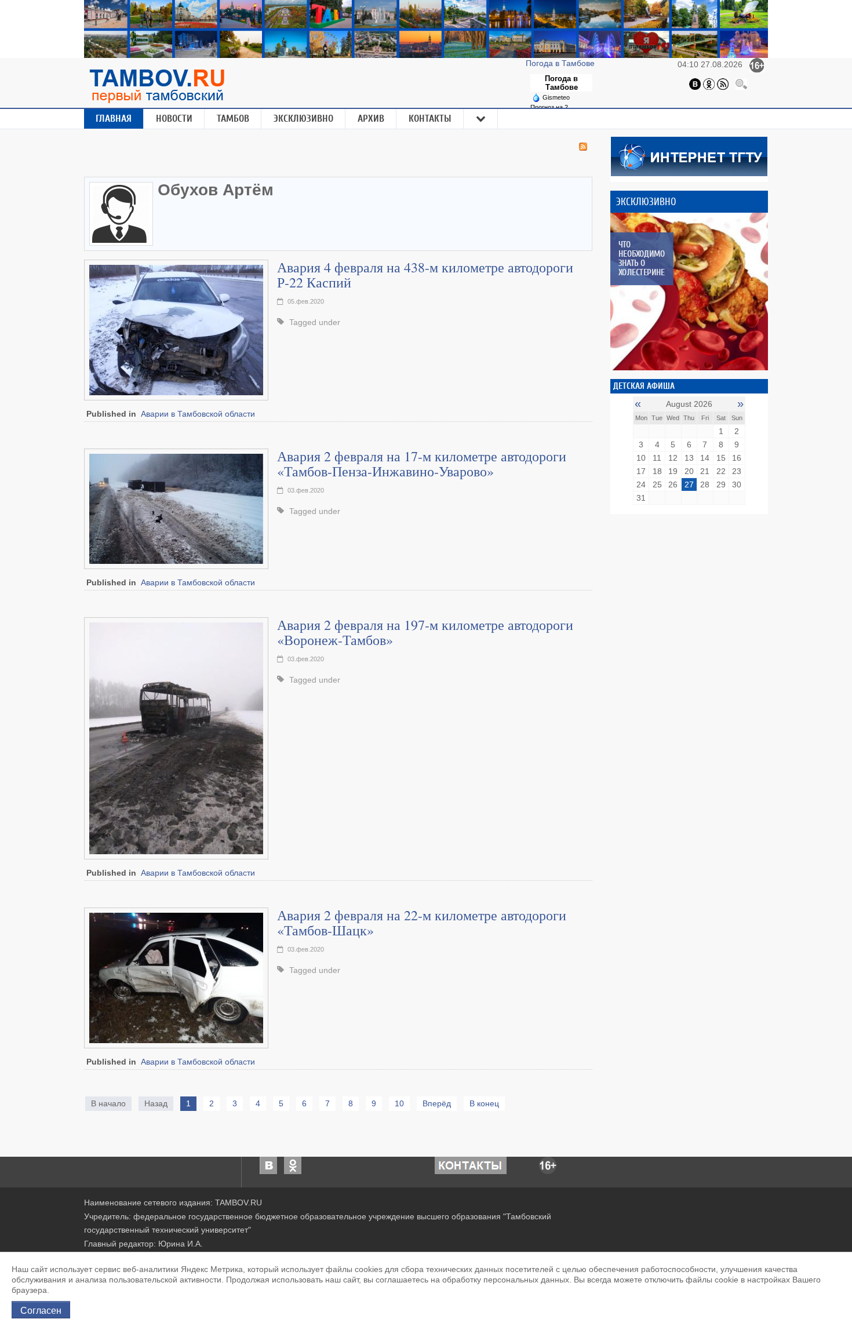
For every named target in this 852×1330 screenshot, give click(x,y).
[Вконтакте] (695, 83)
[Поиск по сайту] (741, 83)
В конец (484, 1103)
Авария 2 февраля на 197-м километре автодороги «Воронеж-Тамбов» (425, 632)
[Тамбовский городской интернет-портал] (156, 85)
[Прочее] (481, 119)
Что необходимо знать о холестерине (641, 258)
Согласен (40, 1310)
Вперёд (437, 1103)
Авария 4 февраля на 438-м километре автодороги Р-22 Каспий (425, 274)
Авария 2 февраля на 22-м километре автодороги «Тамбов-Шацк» (421, 922)
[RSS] (723, 83)
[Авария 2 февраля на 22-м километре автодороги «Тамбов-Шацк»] (176, 977)
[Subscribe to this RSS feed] (583, 146)
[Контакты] (471, 1164)
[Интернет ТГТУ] (689, 155)
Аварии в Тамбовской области (198, 413)
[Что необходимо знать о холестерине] (689, 291)
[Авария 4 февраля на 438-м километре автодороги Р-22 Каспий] (176, 329)
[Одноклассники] (709, 83)
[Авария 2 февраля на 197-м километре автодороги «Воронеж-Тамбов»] (176, 737)
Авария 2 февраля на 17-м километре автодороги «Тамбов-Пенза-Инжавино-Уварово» (421, 463)
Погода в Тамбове (561, 63)
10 (399, 1103)
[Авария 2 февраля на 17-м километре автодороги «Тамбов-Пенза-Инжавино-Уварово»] (176, 507)
